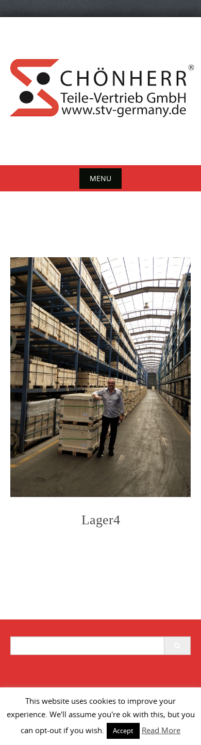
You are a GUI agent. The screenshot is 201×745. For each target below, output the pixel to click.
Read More (161, 730)
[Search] (177, 645)
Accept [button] (123, 730)
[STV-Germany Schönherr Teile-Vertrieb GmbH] (100, 89)
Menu (100, 178)
